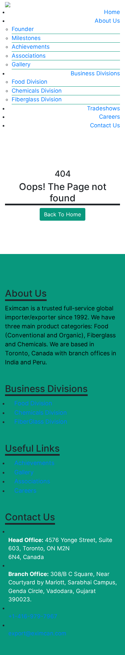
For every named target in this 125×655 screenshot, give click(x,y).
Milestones (26, 38)
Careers (109, 116)
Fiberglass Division (37, 99)
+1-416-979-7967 (32, 616)
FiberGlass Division (40, 421)
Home (112, 12)
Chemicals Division (37, 90)
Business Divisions (95, 73)
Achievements (31, 46)
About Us (107, 20)
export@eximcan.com (37, 633)
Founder (23, 29)
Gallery (21, 64)
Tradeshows (103, 108)
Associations (29, 55)
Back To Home (62, 214)
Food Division (29, 81)
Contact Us (105, 125)
